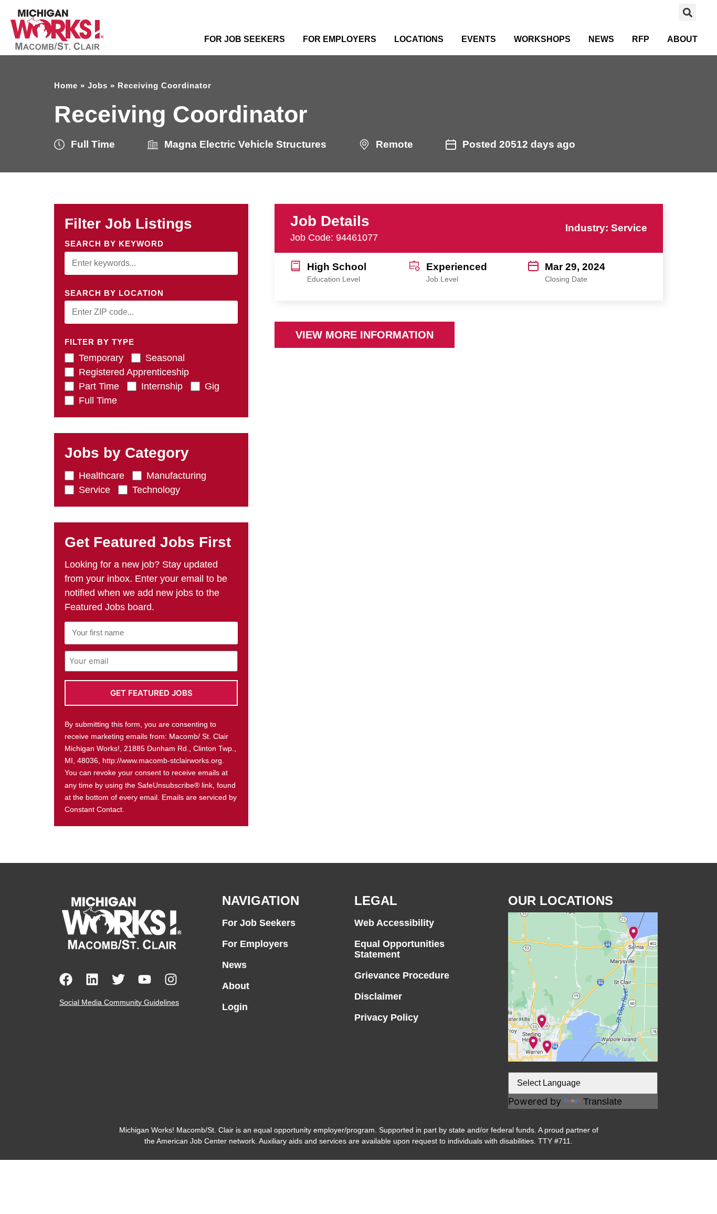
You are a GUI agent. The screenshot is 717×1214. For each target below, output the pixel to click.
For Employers (339, 39)
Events (478, 39)
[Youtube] (144, 979)
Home (66, 85)
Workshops (542, 39)
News (601, 39)
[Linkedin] (92, 979)
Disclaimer (378, 996)
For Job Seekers (244, 39)
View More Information (365, 335)
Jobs (98, 85)
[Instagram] (170, 979)
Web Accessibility (394, 923)
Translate (602, 1101)
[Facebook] (65, 979)
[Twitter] (118, 979)
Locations (419, 39)
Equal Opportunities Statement (399, 949)
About (682, 39)
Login (235, 1007)
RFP (640, 39)
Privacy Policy (386, 1017)
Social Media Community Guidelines (119, 1002)
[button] (687, 12)
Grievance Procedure (401, 975)
